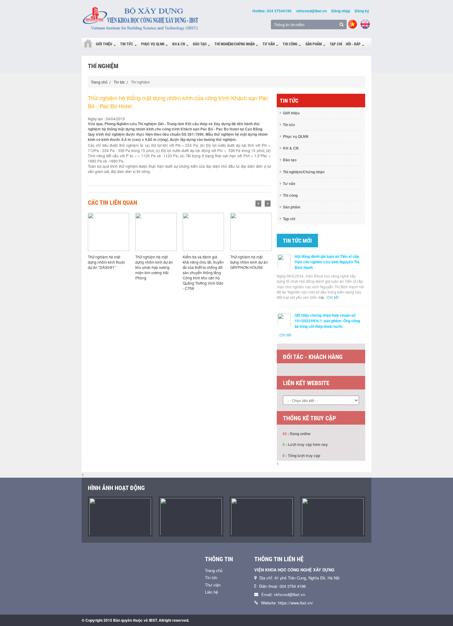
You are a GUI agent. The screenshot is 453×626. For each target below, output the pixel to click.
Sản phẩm (313, 44)
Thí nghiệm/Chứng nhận (234, 44)
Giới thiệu (104, 44)
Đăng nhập (340, 11)
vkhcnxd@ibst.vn (311, 11)
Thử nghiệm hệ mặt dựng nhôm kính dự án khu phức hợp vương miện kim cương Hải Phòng (154, 267)
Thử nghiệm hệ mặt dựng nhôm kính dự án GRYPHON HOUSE (249, 262)
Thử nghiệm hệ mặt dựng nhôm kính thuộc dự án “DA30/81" (106, 262)
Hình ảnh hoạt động (116, 488)
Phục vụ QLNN (152, 44)
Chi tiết (333, 297)
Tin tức (126, 44)
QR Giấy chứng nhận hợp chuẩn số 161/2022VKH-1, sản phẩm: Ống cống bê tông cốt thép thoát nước (327, 320)
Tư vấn (269, 44)
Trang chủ (99, 81)
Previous (258, 203)
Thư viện (213, 585)
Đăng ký (362, 11)
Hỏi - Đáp (353, 44)
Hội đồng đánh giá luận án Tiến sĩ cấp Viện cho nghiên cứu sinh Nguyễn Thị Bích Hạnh (327, 261)
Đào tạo (199, 44)
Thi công (290, 44)
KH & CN (178, 44)
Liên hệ (211, 592)
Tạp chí (336, 44)
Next (268, 203)
